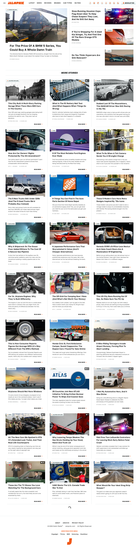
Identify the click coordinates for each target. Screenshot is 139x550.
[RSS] (118, 3)
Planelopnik (12, 273)
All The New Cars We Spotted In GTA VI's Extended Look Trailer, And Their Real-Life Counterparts (25, 440)
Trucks (10, 175)
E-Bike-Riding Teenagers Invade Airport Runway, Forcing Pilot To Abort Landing (111, 346)
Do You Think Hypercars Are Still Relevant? (86, 56)
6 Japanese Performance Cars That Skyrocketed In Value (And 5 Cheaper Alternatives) (68, 249)
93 (88, 462)
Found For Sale (13, 9)
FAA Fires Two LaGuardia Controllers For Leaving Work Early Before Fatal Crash (113, 440)
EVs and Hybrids (57, 80)
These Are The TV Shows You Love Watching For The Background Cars (24, 486)
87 (132, 462)
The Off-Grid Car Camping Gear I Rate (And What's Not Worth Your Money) (69, 297)
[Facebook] (90, 3)
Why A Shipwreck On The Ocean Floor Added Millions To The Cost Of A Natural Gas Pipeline (24, 249)
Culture (55, 320)
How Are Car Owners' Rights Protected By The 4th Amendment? (24, 154)
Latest (32, 3)
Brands (57, 3)
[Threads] (106, 3)
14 (132, 176)
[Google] (114, 3)
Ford (54, 130)
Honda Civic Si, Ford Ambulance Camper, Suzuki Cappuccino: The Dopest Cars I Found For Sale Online (68, 346)
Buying (78, 3)
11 (88, 130)
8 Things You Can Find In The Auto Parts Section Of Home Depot (68, 199)
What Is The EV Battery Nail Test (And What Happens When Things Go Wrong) (69, 106)
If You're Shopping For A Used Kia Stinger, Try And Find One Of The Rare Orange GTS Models (87, 36)
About (57, 523)
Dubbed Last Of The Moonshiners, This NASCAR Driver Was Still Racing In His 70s (113, 106)
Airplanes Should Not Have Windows (25, 391)
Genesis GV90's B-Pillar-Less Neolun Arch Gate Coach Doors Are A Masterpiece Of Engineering (113, 249)
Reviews (48, 3)
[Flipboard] (98, 3)
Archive (66, 523)
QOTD (109, 50)
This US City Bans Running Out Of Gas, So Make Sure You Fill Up (111, 297)
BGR (68, 534)
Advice (54, 175)
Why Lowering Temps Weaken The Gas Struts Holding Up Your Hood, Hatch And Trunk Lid (68, 440)
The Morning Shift (58, 462)
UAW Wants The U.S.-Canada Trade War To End (68, 486)
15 (88, 368)
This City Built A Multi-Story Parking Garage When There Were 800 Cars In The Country (24, 106)
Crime (109, 9)
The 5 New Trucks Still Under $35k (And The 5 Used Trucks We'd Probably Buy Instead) (24, 201)
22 (132, 414)
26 (132, 273)
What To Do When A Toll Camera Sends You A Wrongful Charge (111, 154)
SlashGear (84, 534)
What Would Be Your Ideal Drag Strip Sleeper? (113, 486)
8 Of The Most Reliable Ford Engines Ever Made (69, 154)
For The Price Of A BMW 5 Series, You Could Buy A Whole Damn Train (35, 47)
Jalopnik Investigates (103, 273)
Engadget (55, 534)
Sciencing (75, 534)
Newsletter (129, 3)
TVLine (62, 534)
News (39, 3)
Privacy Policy (78, 523)
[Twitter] (102, 3)
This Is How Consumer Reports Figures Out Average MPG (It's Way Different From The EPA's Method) (24, 346)
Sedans (110, 30)
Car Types (67, 3)
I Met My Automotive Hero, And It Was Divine (111, 392)
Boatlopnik (12, 223)
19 (132, 368)
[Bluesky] (94, 3)
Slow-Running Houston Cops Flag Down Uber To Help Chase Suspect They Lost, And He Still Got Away (86, 15)
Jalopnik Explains (14, 80)
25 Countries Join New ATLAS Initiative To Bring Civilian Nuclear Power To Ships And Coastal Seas (67, 394)
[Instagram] (110, 3)
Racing (98, 80)
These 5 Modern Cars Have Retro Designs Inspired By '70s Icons (111, 199)
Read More (37, 124)
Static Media (57, 526)
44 (132, 321)
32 (43, 462)
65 (132, 223)
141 (43, 368)
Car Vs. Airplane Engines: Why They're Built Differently (22, 297)
